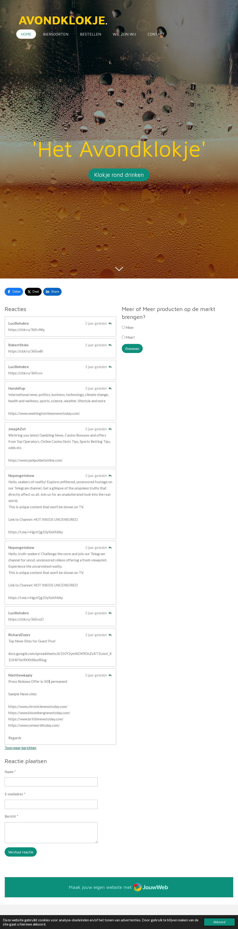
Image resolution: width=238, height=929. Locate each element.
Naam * (10, 772)
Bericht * (11, 816)
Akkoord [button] (219, 922)
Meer (129, 327)
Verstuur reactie (20, 852)
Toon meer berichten (20, 748)
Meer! (130, 337)
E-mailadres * (15, 794)
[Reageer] (110, 323)
